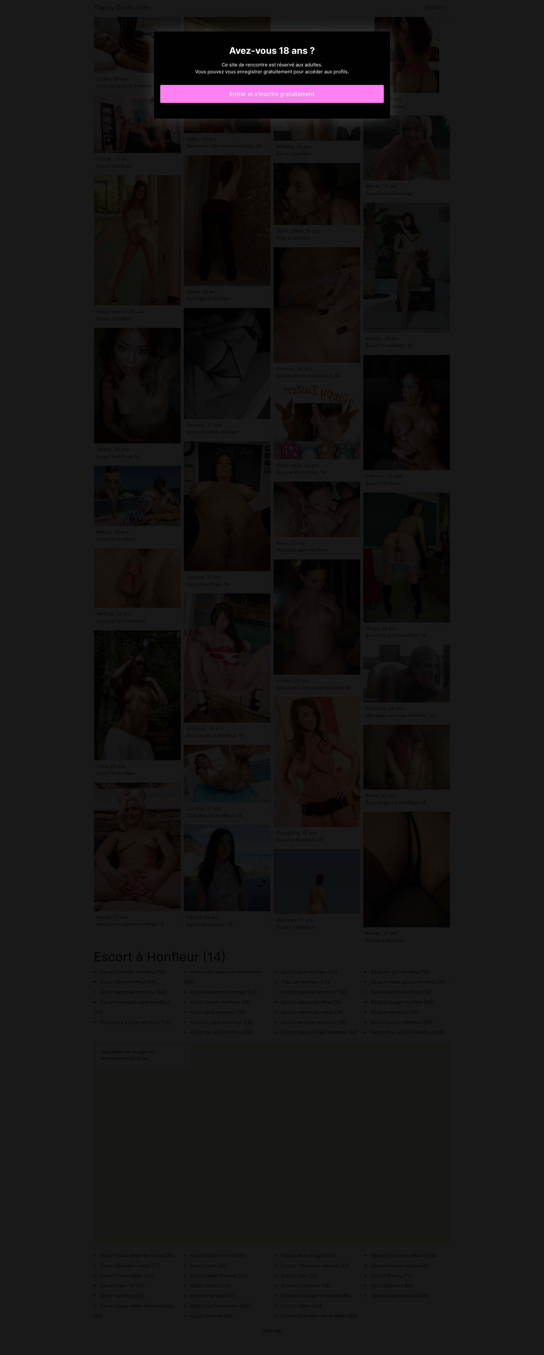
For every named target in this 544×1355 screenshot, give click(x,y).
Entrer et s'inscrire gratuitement (272, 94)
